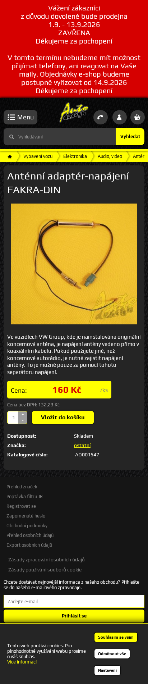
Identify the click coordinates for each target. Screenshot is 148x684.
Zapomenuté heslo (25, 516)
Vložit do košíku (63, 417)
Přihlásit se (74, 616)
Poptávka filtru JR (24, 496)
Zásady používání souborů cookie (45, 570)
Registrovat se (21, 506)
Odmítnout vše (112, 654)
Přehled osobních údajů (30, 535)
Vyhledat (130, 136)
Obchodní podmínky (26, 525)
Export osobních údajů (29, 545)
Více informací (22, 662)
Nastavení (107, 670)
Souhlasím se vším (116, 637)
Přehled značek (21, 486)
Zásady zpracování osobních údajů (46, 559)
